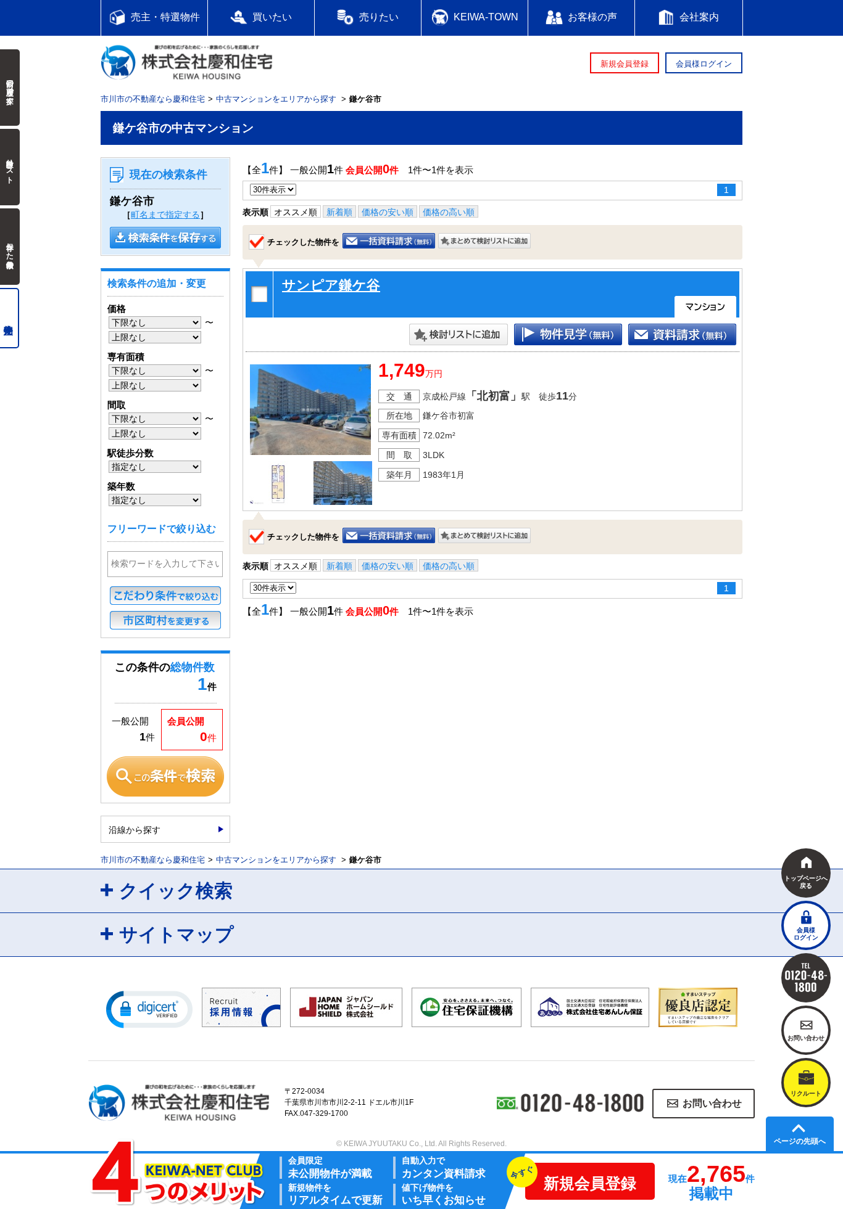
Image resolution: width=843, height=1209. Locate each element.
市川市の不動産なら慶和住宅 (153, 99)
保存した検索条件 (10, 246)
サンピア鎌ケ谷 (331, 285)
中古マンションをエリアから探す (276, 99)
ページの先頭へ (800, 1141)
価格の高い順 (449, 212)
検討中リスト (10, 167)
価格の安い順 (387, 212)
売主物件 (9, 318)
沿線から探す (134, 830)
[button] (149, 1009)
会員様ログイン (704, 63)
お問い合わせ (712, 1103)
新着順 (339, 212)
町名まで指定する (165, 214)
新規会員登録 (624, 63)
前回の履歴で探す (10, 87)
